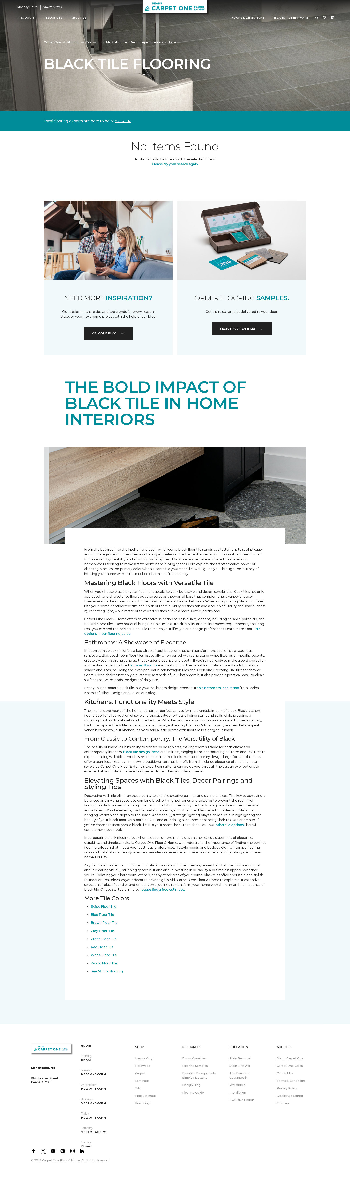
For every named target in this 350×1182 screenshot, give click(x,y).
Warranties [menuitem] (237, 1085)
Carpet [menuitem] (140, 1073)
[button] (317, 17)
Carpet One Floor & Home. (61, 1160)
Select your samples (238, 328)
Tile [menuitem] (138, 1088)
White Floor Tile (104, 955)
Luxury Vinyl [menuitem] (144, 1058)
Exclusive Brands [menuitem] (241, 1100)
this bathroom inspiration (218, 688)
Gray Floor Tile (102, 931)
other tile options (230, 825)
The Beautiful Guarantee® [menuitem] (239, 1075)
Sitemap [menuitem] (283, 1103)
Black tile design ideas (141, 752)
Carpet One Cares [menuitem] (290, 1066)
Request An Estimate (290, 17)
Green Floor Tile (103, 939)
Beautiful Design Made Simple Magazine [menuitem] (199, 1075)
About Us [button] (78, 17)
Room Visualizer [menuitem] (194, 1058)
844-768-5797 (52, 7)
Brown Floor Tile (104, 923)
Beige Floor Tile (103, 907)
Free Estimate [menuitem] (145, 1096)
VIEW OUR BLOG (104, 333)
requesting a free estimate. (162, 890)
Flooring (73, 42)
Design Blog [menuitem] (191, 1085)
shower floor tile (144, 665)
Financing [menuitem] (142, 1103)
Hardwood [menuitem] (142, 1066)
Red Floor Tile (102, 947)
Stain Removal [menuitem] (240, 1058)
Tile (88, 42)
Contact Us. (123, 121)
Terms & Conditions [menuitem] (291, 1081)
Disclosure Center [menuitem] (290, 1096)
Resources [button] (52, 17)
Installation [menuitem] (237, 1092)
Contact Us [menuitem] (285, 1073)
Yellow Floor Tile (104, 963)
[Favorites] (324, 17)
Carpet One (52, 42)
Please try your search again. (175, 164)
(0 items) (332, 17)
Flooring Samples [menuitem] (195, 1066)
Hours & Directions (248, 17)
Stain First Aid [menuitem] (239, 1066)
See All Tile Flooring (107, 971)
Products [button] (26, 17)
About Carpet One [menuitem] (290, 1058)
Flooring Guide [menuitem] (193, 1092)
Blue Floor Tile (102, 915)
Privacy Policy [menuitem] (287, 1088)
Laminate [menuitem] (142, 1081)
